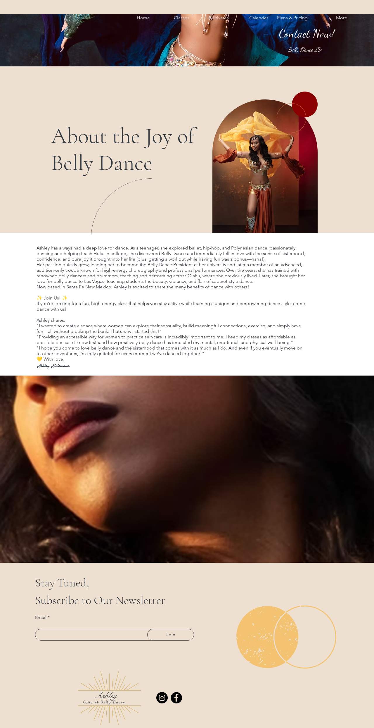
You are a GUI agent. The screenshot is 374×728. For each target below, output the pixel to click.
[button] (174, 18)
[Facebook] (176, 697)
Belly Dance (113, 702)
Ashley (105, 695)
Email (40, 617)
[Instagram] (162, 697)
